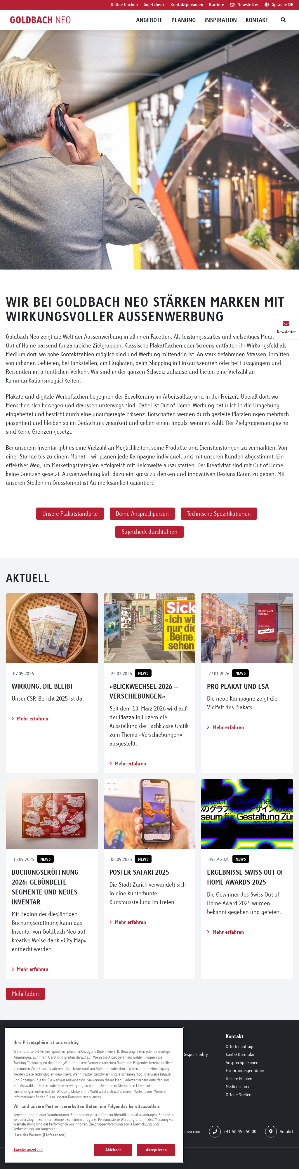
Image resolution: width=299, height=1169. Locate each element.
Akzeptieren (156, 1149)
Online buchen (124, 4)
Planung (183, 20)
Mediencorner (238, 1086)
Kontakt (257, 20)
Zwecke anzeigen (28, 1149)
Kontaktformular (240, 1054)
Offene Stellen (238, 1094)
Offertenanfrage (240, 1046)
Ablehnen (113, 1149)
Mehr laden (25, 993)
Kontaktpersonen (187, 4)
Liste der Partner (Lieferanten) (39, 1134)
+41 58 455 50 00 (240, 1131)
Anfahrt (286, 1131)
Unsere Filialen (239, 1078)
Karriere (216, 4)
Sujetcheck (154, 4)
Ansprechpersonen (242, 1062)
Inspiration (220, 20)
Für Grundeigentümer (245, 1070)
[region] (94, 1095)
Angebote (149, 20)
